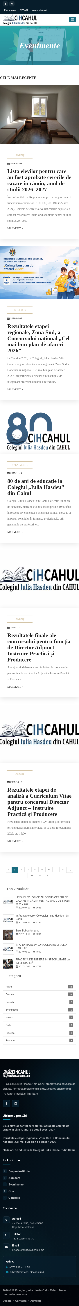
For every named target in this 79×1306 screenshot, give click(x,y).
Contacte (14, 1198)
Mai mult (14, 228)
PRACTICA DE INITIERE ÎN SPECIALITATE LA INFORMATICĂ (43, 961)
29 (40, 875)
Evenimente (12, 1009)
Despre (7, 1300)
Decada (10, 1002)
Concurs (10, 994)
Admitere (14, 1178)
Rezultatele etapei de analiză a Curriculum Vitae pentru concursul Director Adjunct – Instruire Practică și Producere (39, 802)
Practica (10, 1033)
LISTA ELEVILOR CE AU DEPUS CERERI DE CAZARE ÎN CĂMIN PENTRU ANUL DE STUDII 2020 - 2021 (43, 900)
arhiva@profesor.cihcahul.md (27, 1272)
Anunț (9, 986)
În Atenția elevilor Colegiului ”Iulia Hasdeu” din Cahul (42, 917)
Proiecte (10, 1040)
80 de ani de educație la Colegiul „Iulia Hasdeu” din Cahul (35, 487)
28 (31, 875)
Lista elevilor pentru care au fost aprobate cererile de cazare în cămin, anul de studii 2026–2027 (39, 180)
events (9, 1017)
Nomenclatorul (39, 10)
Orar (11, 1191)
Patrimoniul (10, 10)
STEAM (24, 10)
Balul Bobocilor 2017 (28, 930)
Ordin (8, 1025)
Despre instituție (19, 1171)
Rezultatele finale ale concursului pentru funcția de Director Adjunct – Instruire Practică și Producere (38, 647)
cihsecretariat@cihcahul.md (28, 1250)
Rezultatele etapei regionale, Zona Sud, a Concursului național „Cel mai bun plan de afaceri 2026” (38, 338)
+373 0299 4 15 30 (23, 1238)
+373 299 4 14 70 (19, 1267)
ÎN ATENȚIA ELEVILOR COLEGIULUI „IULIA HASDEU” (41, 946)
